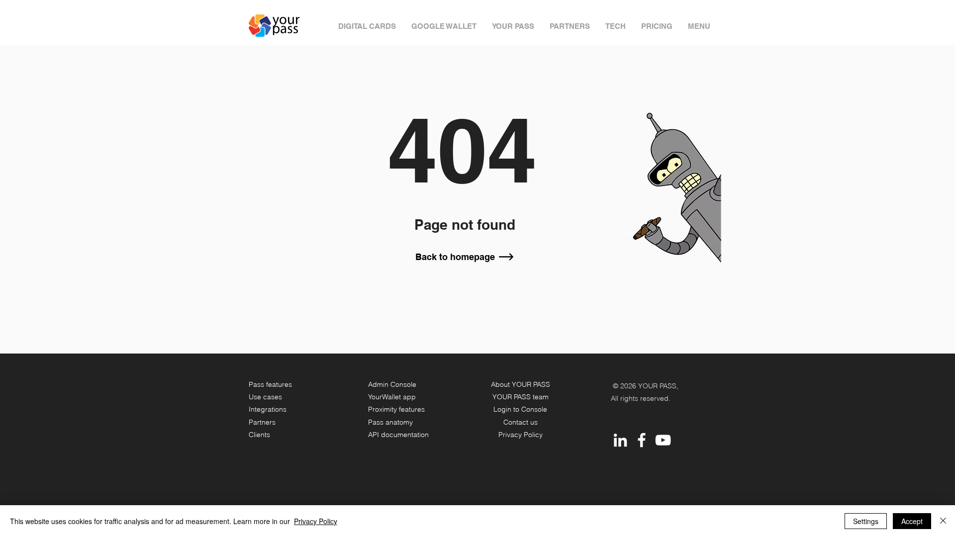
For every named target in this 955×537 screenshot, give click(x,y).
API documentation (398, 434)
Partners (262, 422)
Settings (865, 521)
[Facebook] (641, 440)
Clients (259, 434)
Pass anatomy (390, 422)
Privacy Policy (520, 434)
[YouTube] (663, 440)
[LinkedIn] (620, 440)
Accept (912, 521)
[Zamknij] (943, 521)
